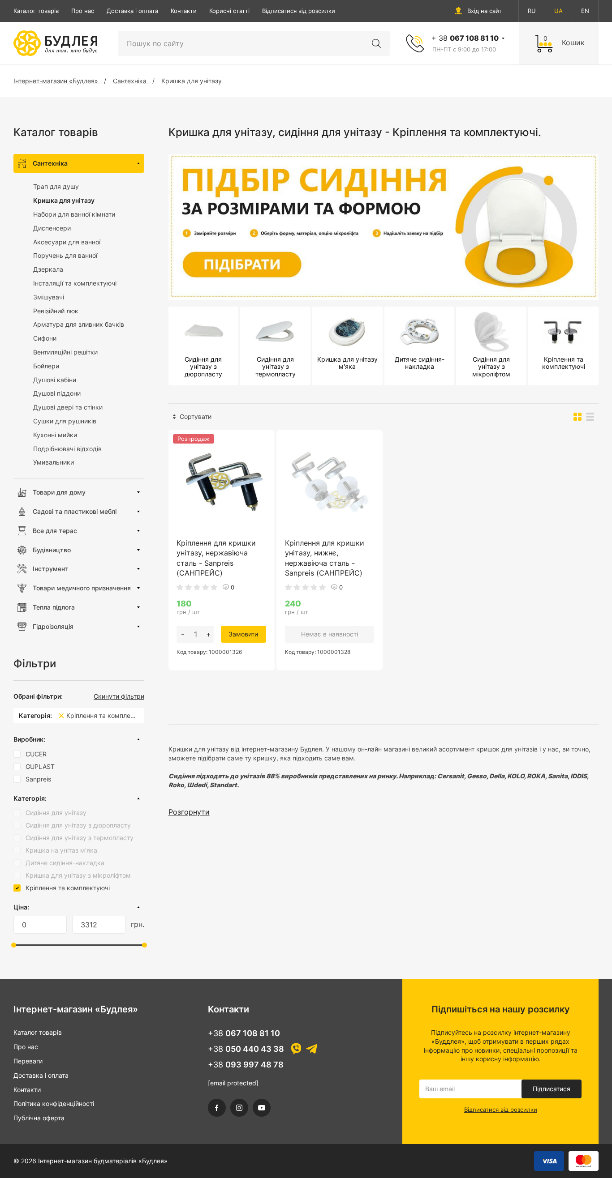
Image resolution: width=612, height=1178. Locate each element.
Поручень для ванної (65, 255)
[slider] (13, 945)
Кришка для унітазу (64, 200)
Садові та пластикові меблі (74, 511)
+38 (244, 1033)
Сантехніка (50, 163)
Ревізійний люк (55, 311)
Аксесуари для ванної (66, 242)
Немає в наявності (329, 634)
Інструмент (50, 568)
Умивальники (53, 462)
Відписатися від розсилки (298, 10)
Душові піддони (57, 393)
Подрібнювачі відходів (67, 448)
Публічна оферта (39, 1118)
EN (585, 10)
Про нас (82, 10)
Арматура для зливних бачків (78, 324)
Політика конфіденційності (53, 1103)
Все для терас (55, 530)
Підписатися (551, 1089)
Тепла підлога (54, 607)
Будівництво (52, 550)
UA (558, 10)
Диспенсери (52, 228)
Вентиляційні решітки (65, 352)
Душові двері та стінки (68, 407)
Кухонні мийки (55, 435)
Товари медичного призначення (82, 588)
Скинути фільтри (119, 696)
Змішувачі (48, 297)
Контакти (184, 10)
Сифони (44, 338)
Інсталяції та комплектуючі (74, 283)
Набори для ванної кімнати (74, 214)
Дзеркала (48, 269)
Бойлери (46, 366)
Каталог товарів (36, 10)
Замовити (243, 634)
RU (532, 10)
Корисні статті (229, 10)
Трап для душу (56, 186)
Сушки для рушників (64, 421)
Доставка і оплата (132, 10)
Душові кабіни (54, 380)
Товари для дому (59, 492)
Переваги (28, 1061)
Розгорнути (189, 811)
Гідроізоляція (53, 626)
